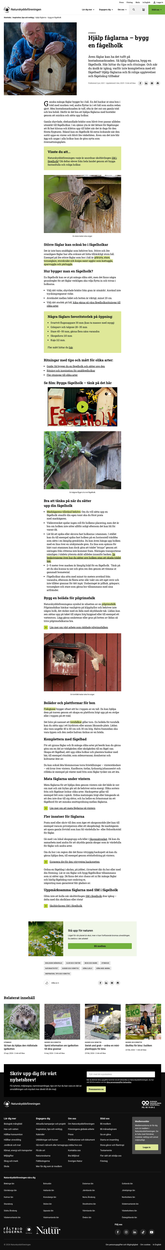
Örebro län (86, 1217)
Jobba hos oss (75, 1145)
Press (121, 2)
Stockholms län (89, 1204)
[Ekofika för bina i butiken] (143, 1022)
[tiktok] (143, 1232)
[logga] (29, 1230)
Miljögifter (9, 1155)
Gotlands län (127, 1183)
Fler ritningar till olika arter (62, 374)
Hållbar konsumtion (13, 1134)
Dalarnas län (87, 1183)
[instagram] (126, 1232)
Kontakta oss (74, 1150)
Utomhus (105, 963)
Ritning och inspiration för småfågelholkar (71, 370)
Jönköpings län (128, 1190)
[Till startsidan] (23, 10)
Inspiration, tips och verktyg (23, 17)
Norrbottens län (128, 1197)
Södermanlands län (130, 1204)
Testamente (106, 1150)
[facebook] (118, 1232)
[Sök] (134, 10)
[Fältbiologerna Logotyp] (13, 1230)
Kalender (40, 1134)
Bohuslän (47, 1183)
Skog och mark (91, 963)
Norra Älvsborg (88, 1197)
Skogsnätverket (98, 839)
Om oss (121, 9)
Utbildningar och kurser (47, 1139)
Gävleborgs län (10, 1190)
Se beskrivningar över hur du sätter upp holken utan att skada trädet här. (84, 558)
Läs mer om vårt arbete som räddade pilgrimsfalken (79, 627)
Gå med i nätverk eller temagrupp (52, 1145)
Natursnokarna (43, 1155)
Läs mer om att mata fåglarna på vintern (72, 808)
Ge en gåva (105, 1134)
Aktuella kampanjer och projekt (51, 1123)
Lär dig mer (87, 9)
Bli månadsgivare (108, 1129)
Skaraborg (8, 1204)
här (71, 347)
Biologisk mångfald (53, 963)
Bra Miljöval (73, 1155)
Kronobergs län (49, 1197)
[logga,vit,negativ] (48, 1230)
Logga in (147, 1147)
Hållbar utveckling (12, 1139)
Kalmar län (8, 1197)
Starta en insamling (109, 1139)
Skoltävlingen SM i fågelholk (66, 905)
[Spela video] (82, 407)
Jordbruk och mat (12, 1145)
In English (146, 2)
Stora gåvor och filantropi (112, 1145)
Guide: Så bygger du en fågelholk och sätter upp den (76, 366)
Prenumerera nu (96, 1089)
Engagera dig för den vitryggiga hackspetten (75, 861)
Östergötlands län (129, 1217)
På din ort (40, 1150)
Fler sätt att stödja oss (110, 1155)
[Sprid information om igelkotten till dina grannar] (62, 1022)
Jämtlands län (88, 1190)
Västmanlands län (51, 1217)
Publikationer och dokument (81, 1139)
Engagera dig (105, 9)
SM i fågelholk (94, 896)
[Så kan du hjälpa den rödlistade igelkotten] (22, 1022)
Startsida (7, 17)
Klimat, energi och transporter (18, 1150)
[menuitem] (121, 2)
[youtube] (152, 1232)
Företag (130, 2)
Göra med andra (103, 968)
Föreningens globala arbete (81, 1129)
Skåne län (47, 1204)
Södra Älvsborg (10, 1211)
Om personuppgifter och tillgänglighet (122, 1244)
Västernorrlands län (12, 1217)
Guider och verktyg (70, 968)
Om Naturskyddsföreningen (81, 1123)
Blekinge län (9, 1183)
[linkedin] (135, 1232)
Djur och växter (73, 963)
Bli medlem (17, 121)
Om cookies (145, 1244)
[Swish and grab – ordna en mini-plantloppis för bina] (103, 1022)
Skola (138, 2)
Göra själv (87, 968)
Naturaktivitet (51, 968)
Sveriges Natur (75, 1161)
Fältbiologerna (43, 1161)
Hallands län (48, 1190)
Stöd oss (155, 9)
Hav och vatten (11, 1129)
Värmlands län (88, 1211)
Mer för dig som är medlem (49, 1166)
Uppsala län (48, 1211)
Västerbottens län (129, 1211)
